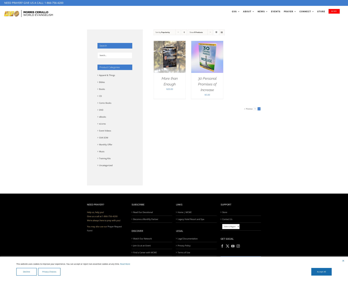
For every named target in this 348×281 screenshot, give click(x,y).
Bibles (102, 82)
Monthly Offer (105, 144)
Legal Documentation (188, 238)
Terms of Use (184, 252)
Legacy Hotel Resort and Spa (191, 219)
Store (224, 212)
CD (100, 96)
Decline (26, 271)
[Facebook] (222, 246)
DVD (101, 109)
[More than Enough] (170, 43)
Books (102, 89)
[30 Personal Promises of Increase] (207, 43)
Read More (125, 264)
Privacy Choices (49, 271)
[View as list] (221, 32)
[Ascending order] (184, 32)
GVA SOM (103, 137)
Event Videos (105, 130)
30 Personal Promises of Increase (207, 84)
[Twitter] (227, 246)
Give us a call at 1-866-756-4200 (102, 216)
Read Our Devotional (143, 212)
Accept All (321, 271)
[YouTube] (232, 246)
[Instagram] (238, 246)
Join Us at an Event (142, 245)
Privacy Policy (184, 245)
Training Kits (105, 158)
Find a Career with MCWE (145, 252)
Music (102, 151)
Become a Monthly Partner (145, 219)
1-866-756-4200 (53, 3)
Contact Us (227, 219)
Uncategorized (106, 165)
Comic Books (105, 103)
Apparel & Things (107, 75)
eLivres (102, 123)
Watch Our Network (142, 238)
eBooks (102, 116)
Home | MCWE (185, 212)
